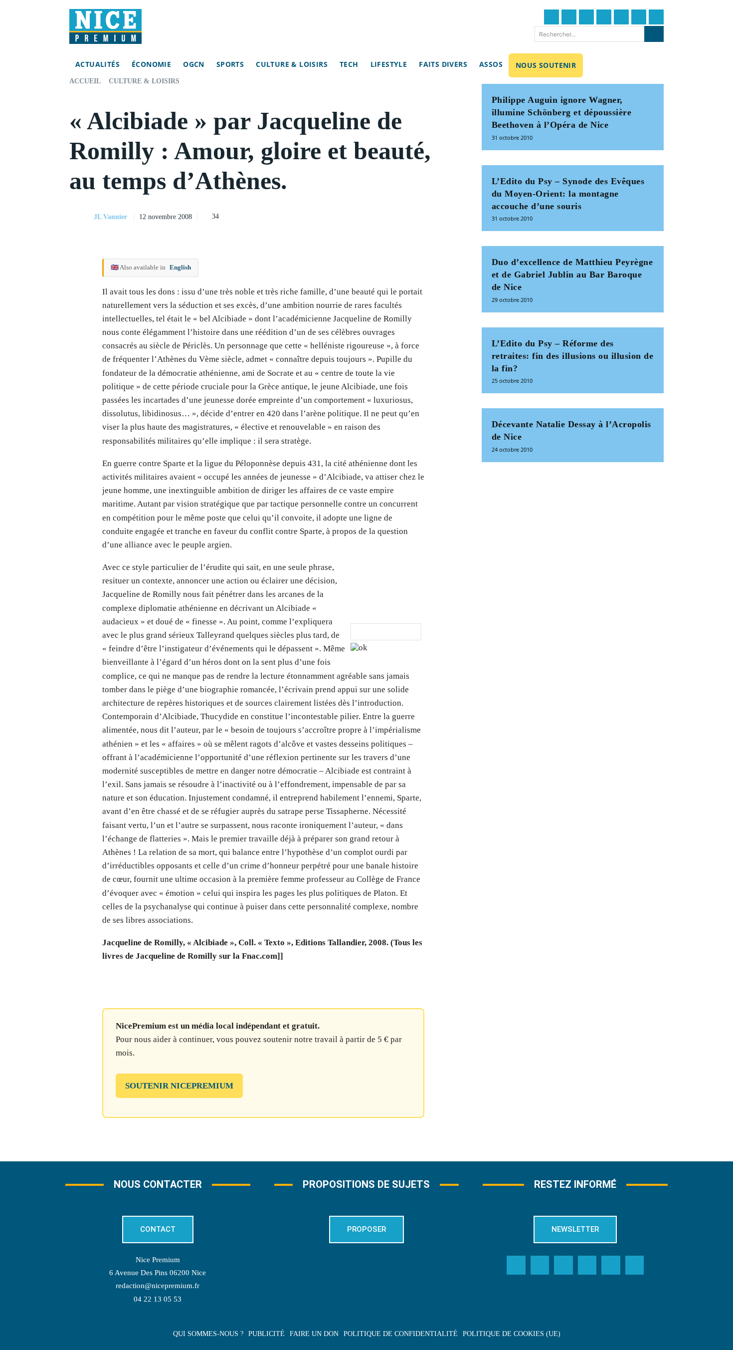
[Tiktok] (621, 16)
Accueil (85, 81)
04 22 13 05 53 (158, 1299)
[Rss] (634, 1265)
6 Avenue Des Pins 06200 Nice (157, 1273)
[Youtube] (656, 16)
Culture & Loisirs (144, 81)
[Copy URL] (356, 216)
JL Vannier (110, 217)
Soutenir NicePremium (179, 1085)
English (180, 267)
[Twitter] (568, 16)
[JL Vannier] (80, 217)
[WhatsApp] (425, 216)
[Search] (654, 34)
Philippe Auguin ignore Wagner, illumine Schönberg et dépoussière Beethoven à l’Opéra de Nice (562, 112)
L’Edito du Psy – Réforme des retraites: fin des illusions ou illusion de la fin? (573, 355)
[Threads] (603, 16)
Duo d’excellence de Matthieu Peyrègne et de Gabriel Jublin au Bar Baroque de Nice (572, 274)
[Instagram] (586, 16)
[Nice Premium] (105, 26)
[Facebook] (551, 16)
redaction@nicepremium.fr (157, 1286)
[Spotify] (610, 1265)
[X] (402, 216)
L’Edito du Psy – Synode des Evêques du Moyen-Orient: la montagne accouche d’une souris (568, 193)
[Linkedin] (638, 16)
